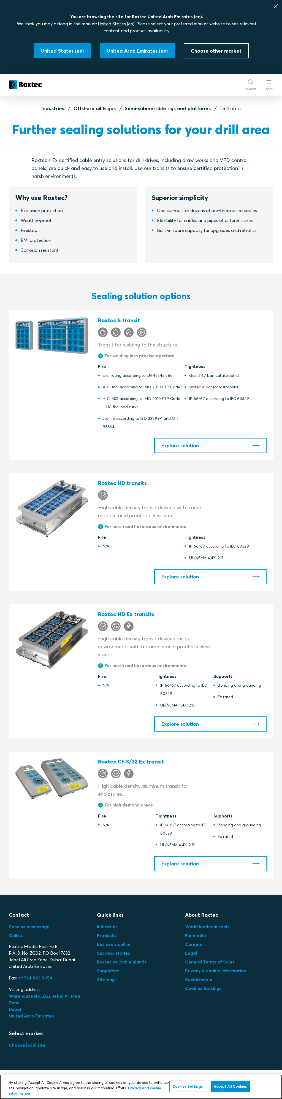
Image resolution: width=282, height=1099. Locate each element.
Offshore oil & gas (95, 108)
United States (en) (116, 23)
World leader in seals (207, 926)
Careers (193, 944)
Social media (198, 979)
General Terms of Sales (210, 962)
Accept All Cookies (230, 1086)
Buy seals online (114, 944)
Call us (16, 935)
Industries (52, 108)
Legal (191, 953)
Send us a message (29, 926)
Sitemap (106, 979)
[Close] (275, 6)
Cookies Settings (203, 988)
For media (195, 935)
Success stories (113, 953)
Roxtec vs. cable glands (122, 962)
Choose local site (27, 1045)
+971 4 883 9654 (35, 978)
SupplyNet (108, 970)
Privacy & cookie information (215, 970)
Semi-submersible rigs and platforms (168, 108)
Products (106, 935)
